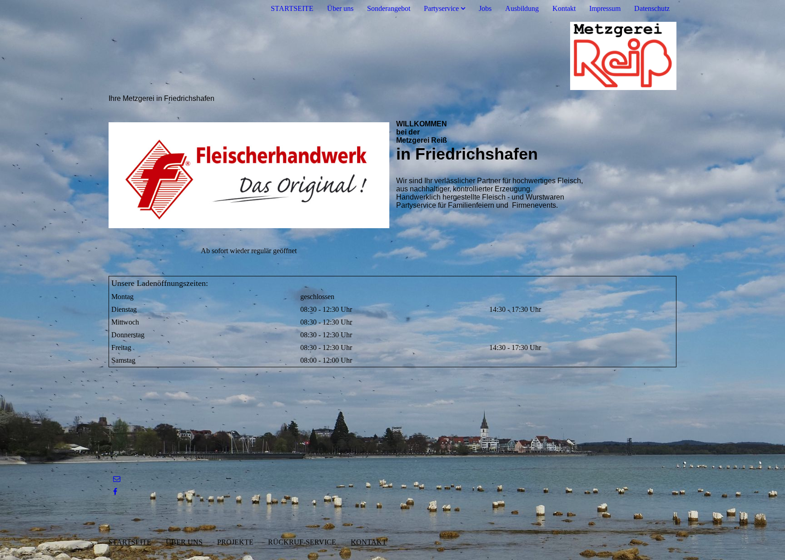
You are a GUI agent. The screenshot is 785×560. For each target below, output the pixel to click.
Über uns (340, 8)
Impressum (605, 8)
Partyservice (441, 8)
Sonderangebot (388, 8)
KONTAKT (369, 542)
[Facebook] (115, 491)
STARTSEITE (292, 8)
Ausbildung (522, 8)
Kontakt (564, 8)
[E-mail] (116, 479)
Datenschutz (652, 8)
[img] (392, 56)
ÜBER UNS (184, 542)
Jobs (485, 8)
